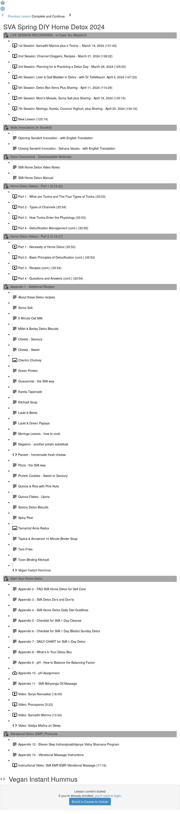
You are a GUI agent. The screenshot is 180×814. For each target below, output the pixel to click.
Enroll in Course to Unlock (90, 801)
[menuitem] (2, 10)
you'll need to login (108, 795)
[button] (2, 4)
